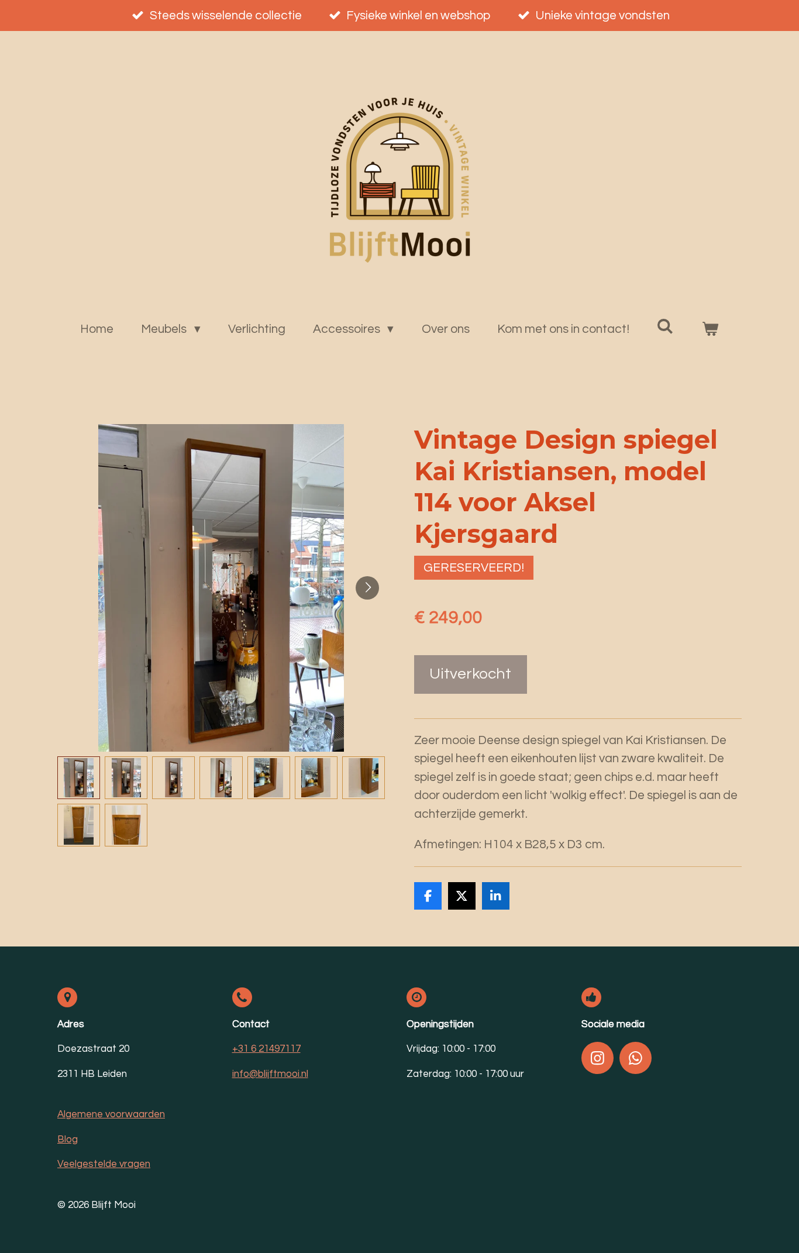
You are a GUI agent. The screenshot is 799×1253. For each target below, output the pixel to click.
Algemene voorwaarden (111, 1114)
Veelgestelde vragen (103, 1164)
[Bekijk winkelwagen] (710, 329)
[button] (78, 777)
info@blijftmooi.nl (270, 1074)
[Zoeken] (665, 326)
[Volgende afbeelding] (367, 588)
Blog (67, 1139)
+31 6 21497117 (266, 1049)
